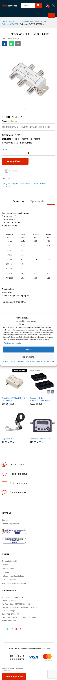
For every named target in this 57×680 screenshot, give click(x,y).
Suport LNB (7, 439)
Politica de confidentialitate (35, 361)
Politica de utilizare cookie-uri (13, 361)
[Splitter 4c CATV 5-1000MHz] (4, 43)
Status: (5, 121)
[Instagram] (21, 629)
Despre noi (50, 361)
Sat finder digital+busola (40, 439)
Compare (13, 171)
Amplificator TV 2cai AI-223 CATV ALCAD (13, 399)
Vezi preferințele (28, 357)
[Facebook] (3, 629)
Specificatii (37, 201)
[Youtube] (16, 629)
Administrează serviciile (12, 343)
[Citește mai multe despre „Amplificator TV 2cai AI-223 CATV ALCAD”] (11, 393)
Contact (5, 520)
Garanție (5, 572)
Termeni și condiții (9, 561)
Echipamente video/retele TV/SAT (25, 183)
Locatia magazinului (10, 524)
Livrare (5, 565)
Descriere (18, 201)
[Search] (51, 15)
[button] (39, 393)
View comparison (14, 677)
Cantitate (5, 149)
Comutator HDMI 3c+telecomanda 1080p (40, 399)
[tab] (18, 202)
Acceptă (28, 349)
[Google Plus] (12, 629)
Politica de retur (8, 569)
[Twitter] (7, 629)
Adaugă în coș (15, 161)
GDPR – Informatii (9, 580)
